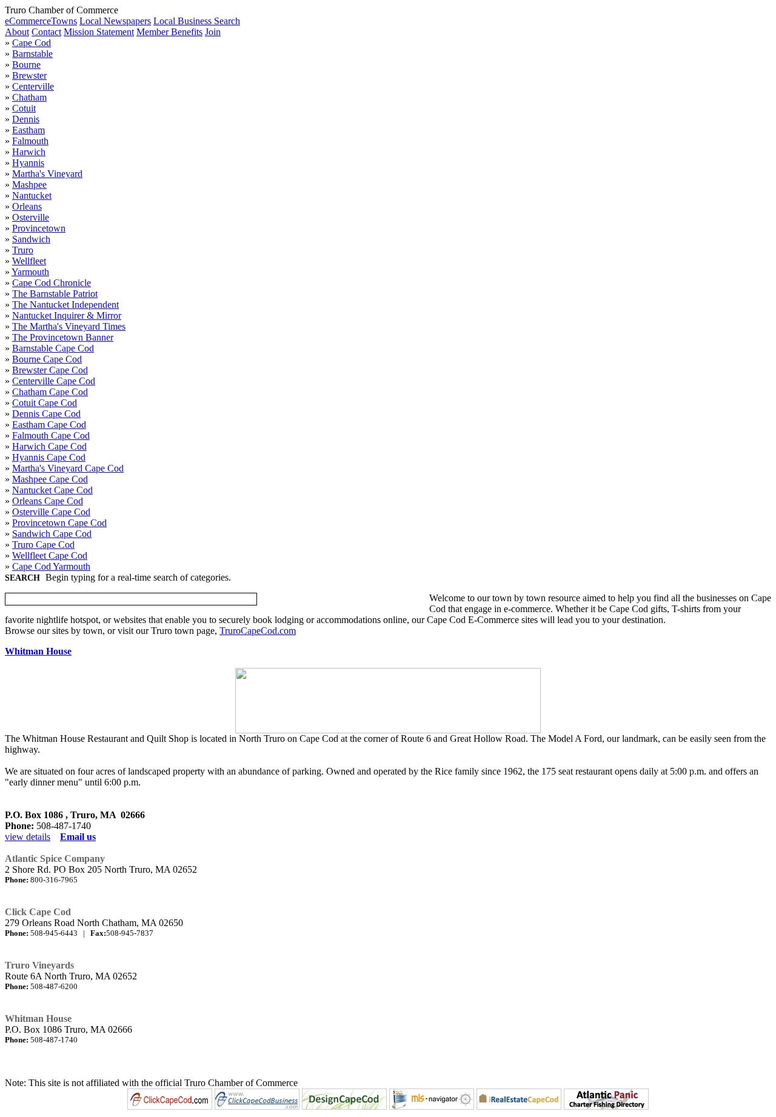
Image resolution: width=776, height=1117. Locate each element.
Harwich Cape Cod (49, 446)
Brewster (29, 75)
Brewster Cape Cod (50, 370)
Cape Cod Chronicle (51, 283)
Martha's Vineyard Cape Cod (68, 468)
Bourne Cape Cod (47, 359)
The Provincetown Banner (62, 337)
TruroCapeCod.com (257, 630)
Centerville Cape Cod (53, 381)
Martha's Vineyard (47, 173)
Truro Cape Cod (43, 544)
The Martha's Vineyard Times (68, 326)
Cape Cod (31, 43)
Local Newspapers (115, 21)
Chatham (29, 97)
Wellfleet (29, 261)
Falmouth (30, 141)
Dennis (25, 119)
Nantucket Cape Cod (52, 490)
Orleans (27, 206)
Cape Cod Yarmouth (51, 566)
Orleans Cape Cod (47, 501)
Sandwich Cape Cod (52, 533)
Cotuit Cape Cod (44, 403)
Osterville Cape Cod (51, 512)
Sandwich (31, 239)
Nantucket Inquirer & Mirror (66, 315)
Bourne (26, 64)
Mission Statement (99, 32)
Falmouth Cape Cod (51, 435)
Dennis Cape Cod (46, 413)
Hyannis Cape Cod (48, 457)
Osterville (30, 217)
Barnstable (32, 53)
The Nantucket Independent (65, 304)
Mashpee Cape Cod (50, 479)
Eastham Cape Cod (49, 424)
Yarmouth (30, 272)
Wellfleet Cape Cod (49, 555)
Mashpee (29, 184)
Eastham (28, 130)
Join (213, 32)
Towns (64, 21)
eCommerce (28, 21)
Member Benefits (169, 32)
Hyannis (28, 163)
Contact (46, 32)
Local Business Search (196, 21)
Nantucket (32, 195)
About (17, 32)
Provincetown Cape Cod (59, 523)
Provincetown (38, 228)
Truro (22, 250)
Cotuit (24, 108)
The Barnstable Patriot (55, 293)
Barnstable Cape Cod (53, 348)
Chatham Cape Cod (50, 392)
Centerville (33, 86)
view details (27, 837)
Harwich (28, 152)
